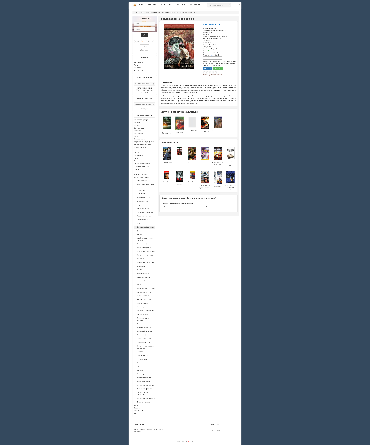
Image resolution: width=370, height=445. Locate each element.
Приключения (138, 155)
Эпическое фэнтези (143, 381)
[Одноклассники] (142, 41)
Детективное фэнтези (144, 231)
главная (136, 429)
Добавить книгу (180, 4)
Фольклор (137, 408)
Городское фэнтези (143, 220)
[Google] (149, 41)
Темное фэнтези (142, 355)
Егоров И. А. (215, 49)
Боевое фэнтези (142, 201)
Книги (149, 4)
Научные (137, 150)
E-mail (218, 430)
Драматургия (138, 133)
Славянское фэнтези (144, 335)
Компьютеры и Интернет (142, 144)
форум (141, 429)
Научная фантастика (144, 296)
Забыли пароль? (144, 50)
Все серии (144, 109)
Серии (170, 4)
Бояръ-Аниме (141, 205)
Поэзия (136, 153)
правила (160, 429)
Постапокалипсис (143, 314)
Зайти (145, 35)
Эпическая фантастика (144, 378)
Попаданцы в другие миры (146, 311)
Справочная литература (142, 164)
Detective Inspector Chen (216, 30)
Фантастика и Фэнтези (153, 12)
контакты (146, 429)
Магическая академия (144, 277)
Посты (136, 65)
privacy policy (137, 431)
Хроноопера (141, 374)
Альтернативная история (145, 184)
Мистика (140, 285)
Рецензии (137, 68)
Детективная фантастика (170, 12)
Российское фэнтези (144, 327)
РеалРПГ (140, 324)
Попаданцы (141, 307)
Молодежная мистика (144, 292)
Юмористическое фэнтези (146, 398)
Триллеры (137, 172)
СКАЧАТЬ (208, 68)
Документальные (139, 128)
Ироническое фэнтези (144, 248)
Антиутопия (141, 194)
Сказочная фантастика (144, 331)
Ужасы (139, 363)
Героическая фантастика (145, 212)
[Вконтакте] (135, 41)
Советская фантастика (144, 338)
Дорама (139, 234)
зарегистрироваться (171, 209)
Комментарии (138, 62)
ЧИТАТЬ (219, 68)
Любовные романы (140, 147)
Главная (141, 4)
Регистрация (144, 46)
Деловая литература (181, 10)
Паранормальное (142, 303)
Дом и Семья (138, 131)
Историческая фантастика (146, 251)
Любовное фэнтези (143, 273)
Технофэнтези (142, 359)
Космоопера (141, 266)
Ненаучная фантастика (144, 299)
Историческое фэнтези (145, 255)
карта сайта (153, 429)
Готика (139, 223)
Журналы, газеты (139, 139)
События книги (212, 58)
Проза (136, 158)
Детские (137, 125)
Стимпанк (140, 352)
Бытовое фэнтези (143, 208)
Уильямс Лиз (211, 28)
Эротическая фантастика (145, 385)
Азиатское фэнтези (143, 180)
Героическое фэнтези (144, 216)
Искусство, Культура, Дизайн (144, 142)
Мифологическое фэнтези (146, 288)
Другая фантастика (143, 402)
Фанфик (136, 405)
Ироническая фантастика (145, 244)
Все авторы (144, 92)
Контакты (197, 4)
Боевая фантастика (143, 197)
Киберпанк (140, 259)
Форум (190, 4)
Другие (136, 136)
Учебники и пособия (140, 175)
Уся (138, 367)
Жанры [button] (155, 4)
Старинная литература (141, 166)
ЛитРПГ (139, 270)
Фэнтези (140, 370)
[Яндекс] (145, 41)
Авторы (163, 4)
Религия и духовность (141, 161)
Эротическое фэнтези (144, 389)
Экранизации (138, 70)
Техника (136, 169)
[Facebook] (152, 41)
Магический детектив (144, 281)
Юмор (136, 413)
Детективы (138, 122)
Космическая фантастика (145, 262)
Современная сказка (144, 342)
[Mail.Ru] (138, 41)
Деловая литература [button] (160, 10)
